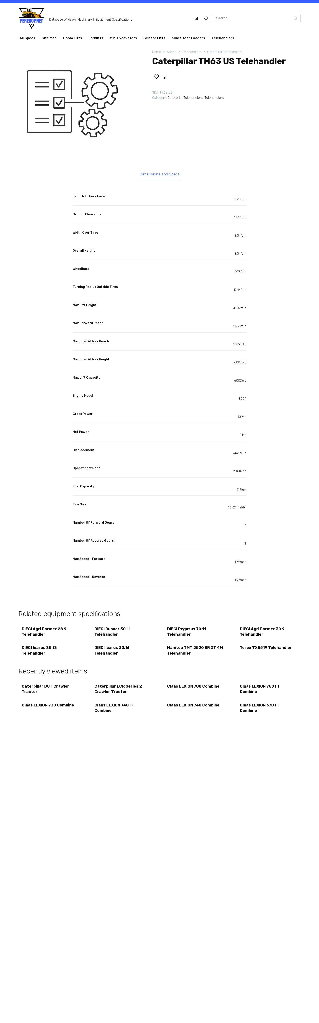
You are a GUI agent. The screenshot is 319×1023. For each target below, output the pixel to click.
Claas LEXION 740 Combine (193, 705)
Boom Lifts (72, 38)
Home (156, 52)
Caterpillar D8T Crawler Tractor (45, 689)
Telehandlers (223, 38)
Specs (171, 52)
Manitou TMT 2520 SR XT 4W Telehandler (195, 650)
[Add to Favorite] (156, 77)
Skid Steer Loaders (188, 38)
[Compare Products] (196, 18)
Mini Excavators (123, 38)
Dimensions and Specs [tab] (160, 174)
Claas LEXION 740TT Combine (114, 708)
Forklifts (96, 38)
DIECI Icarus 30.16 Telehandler (112, 650)
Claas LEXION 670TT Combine (260, 708)
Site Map (49, 38)
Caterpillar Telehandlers (224, 52)
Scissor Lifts (154, 38)
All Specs (27, 38)
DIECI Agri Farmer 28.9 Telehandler (44, 632)
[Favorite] (206, 18)
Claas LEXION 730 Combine (48, 705)
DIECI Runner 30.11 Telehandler (112, 632)
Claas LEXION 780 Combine (193, 686)
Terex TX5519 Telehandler (266, 647)
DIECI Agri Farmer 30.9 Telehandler (262, 632)
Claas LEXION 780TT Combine (260, 689)
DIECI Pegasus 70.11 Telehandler (186, 632)
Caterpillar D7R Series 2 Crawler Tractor (118, 689)
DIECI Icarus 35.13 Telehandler (39, 650)
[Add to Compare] (165, 77)
